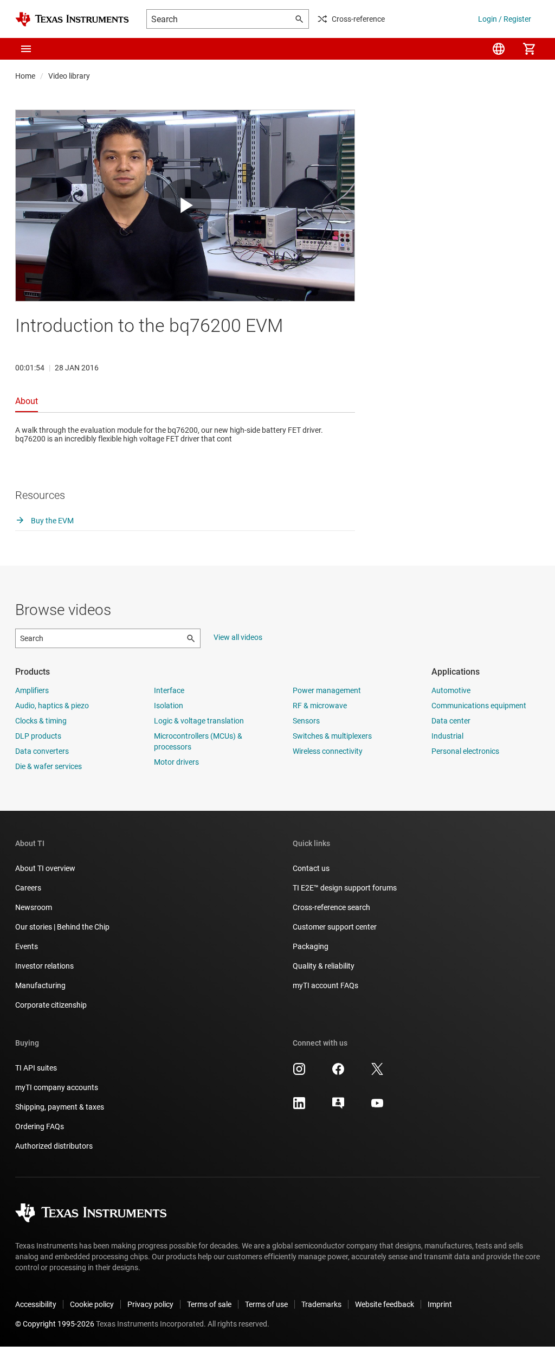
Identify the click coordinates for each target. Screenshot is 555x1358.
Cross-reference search (331, 907)
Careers (28, 887)
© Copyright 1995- (54, 1323)
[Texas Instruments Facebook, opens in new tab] (338, 1072)
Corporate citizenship (51, 1005)
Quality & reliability (323, 966)
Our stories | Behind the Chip (62, 927)
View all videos (238, 637)
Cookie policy (92, 1304)
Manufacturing (40, 985)
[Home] (72, 19)
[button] (26, 49)
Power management (327, 690)
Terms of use (266, 1304)
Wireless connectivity (328, 751)
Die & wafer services (48, 766)
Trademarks (321, 1304)
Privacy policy (150, 1304)
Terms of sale (209, 1304)
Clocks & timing (41, 720)
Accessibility (35, 1304)
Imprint (440, 1304)
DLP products (38, 736)
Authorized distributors (54, 1146)
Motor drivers (176, 762)
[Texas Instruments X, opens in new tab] (377, 1072)
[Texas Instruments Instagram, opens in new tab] (299, 1072)
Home (25, 76)
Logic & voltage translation (199, 720)
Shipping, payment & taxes (59, 1107)
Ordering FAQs (39, 1126)
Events (26, 946)
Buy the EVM (51, 520)
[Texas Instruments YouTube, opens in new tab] (377, 1107)
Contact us (311, 868)
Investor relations (44, 966)
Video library (69, 76)
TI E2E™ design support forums (345, 887)
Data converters (42, 751)
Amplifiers (32, 690)
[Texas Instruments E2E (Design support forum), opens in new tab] (338, 1107)
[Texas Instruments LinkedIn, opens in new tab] (299, 1107)
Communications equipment (478, 705)
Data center (450, 720)
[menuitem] (498, 49)
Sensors (306, 720)
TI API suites (36, 1068)
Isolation (168, 705)
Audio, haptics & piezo (52, 705)
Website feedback (384, 1304)
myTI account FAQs (325, 985)
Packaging (310, 946)
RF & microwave (320, 705)
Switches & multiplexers (332, 736)
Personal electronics (465, 751)
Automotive (450, 690)
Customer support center (335, 927)
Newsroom (33, 907)
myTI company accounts (56, 1087)
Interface (169, 690)
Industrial (447, 736)
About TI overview (45, 868)
